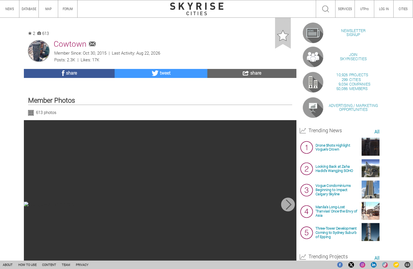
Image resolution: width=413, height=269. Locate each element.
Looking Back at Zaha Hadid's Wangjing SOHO (334, 168)
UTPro (364, 8)
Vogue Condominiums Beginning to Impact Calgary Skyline (333, 189)
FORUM (68, 8)
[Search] (326, 9)
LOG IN (384, 8)
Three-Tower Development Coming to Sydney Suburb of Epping (336, 232)
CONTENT (49, 265)
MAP (48, 8)
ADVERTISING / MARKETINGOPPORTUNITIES (353, 107)
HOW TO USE (27, 265)
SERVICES (345, 8)
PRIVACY (82, 265)
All (377, 132)
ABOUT (8, 265)
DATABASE (29, 8)
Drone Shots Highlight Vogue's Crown (333, 147)
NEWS (9, 8)
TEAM (66, 265)
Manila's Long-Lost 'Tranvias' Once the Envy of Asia (336, 211)
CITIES (403, 8)
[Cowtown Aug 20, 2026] (160, 205)
